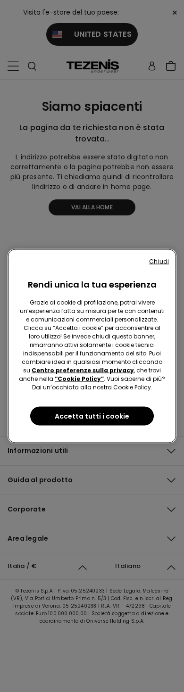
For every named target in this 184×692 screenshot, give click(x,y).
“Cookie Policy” (79, 379)
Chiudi (159, 261)
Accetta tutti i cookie (92, 416)
